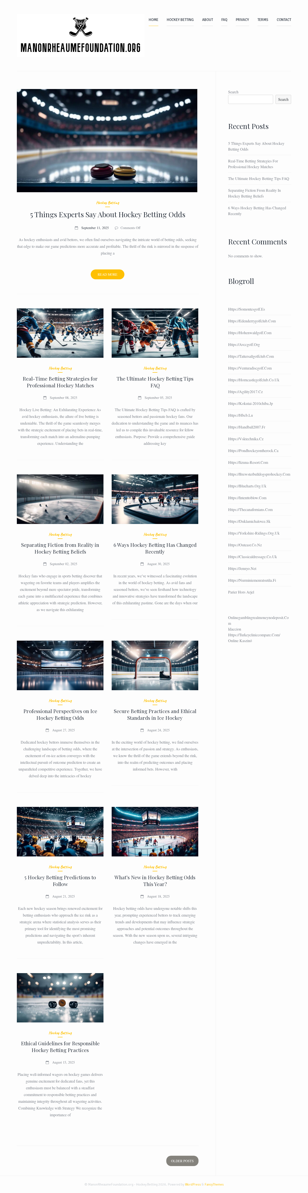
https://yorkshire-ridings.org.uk (254, 533)
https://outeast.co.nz (245, 544)
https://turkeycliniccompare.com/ (254, 634)
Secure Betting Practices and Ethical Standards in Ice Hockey (155, 714)
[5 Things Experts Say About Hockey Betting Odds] (108, 140)
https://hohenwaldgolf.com (249, 332)
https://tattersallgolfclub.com (251, 356)
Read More (111, 275)
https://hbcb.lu (240, 415)
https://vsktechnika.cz (245, 438)
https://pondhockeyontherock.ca (253, 450)
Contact (284, 20)
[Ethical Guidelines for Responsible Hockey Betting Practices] (60, 998)
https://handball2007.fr (246, 426)
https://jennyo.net (242, 568)
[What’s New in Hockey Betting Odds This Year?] (155, 831)
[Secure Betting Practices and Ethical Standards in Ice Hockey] (155, 665)
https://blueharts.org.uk (247, 485)
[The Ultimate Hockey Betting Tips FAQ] (155, 333)
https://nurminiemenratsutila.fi (252, 580)
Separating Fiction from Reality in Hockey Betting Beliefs (60, 548)
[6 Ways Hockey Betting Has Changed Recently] (155, 499)
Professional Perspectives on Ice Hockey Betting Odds (60, 714)
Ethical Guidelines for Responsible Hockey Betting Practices (60, 1046)
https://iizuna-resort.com (248, 462)
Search (233, 91)
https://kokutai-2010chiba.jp (250, 403)
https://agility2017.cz (245, 391)
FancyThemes (214, 1184)
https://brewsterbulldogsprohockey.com (259, 474)
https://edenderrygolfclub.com (252, 320)
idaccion (234, 629)
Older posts (182, 1161)
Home (153, 20)
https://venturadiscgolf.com (250, 367)
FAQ (224, 20)
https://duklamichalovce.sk (249, 521)
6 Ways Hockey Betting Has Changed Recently (155, 548)
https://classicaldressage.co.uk (252, 556)
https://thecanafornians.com (250, 509)
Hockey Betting (180, 20)
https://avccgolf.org (244, 344)
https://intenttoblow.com (247, 497)
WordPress (193, 1184)
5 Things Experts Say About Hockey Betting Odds (107, 214)
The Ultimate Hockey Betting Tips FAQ (154, 382)
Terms (262, 20)
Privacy (242, 20)
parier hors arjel (241, 591)
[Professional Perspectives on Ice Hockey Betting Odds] (60, 665)
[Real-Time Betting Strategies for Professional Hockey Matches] (60, 333)
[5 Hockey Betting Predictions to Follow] (60, 831)
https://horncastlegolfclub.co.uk (253, 379)
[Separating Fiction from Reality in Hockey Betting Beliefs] (60, 499)
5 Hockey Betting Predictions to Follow (60, 880)
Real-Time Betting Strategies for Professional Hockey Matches (60, 382)
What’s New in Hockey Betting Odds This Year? (155, 880)
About (207, 20)
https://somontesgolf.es (246, 309)
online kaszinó (240, 640)
